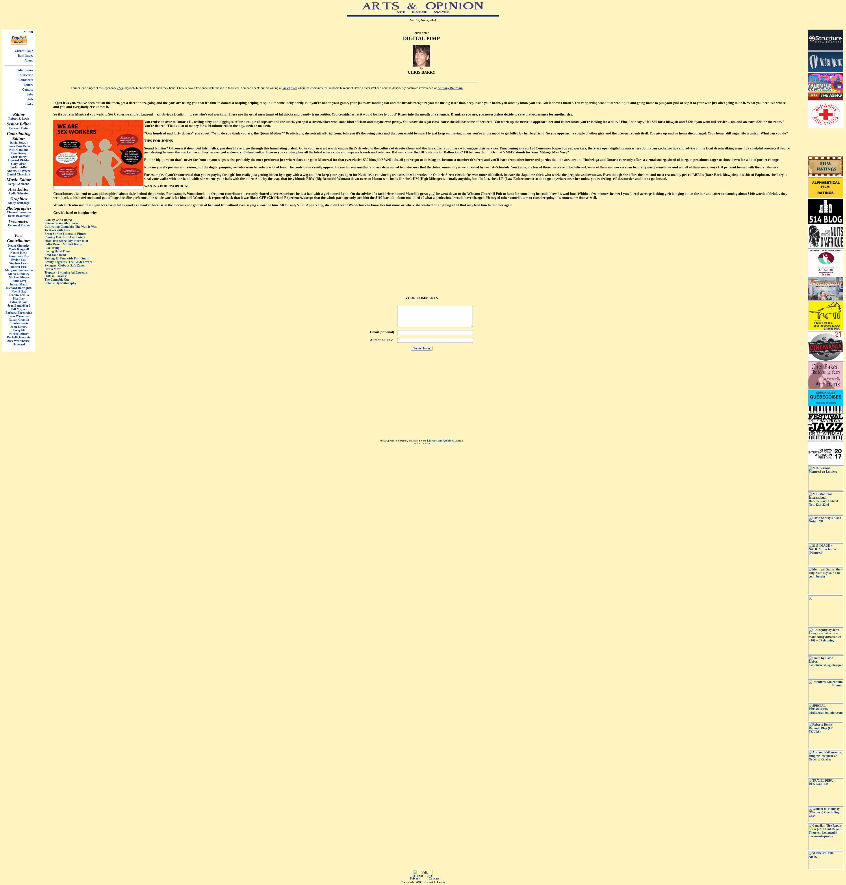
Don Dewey (18, 153)
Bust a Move (53, 269)
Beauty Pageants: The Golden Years (68, 262)
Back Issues (25, 55)
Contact (27, 89)
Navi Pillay (18, 291)
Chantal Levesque (19, 212)
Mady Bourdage (19, 203)
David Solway (19, 142)
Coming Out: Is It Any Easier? (65, 237)
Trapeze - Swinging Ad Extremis (66, 272)
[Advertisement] (826, 142)
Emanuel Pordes (19, 225)
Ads (30, 99)
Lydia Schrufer (19, 193)
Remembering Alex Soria (61, 223)
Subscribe (26, 75)
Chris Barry (19, 156)
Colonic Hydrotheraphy (60, 283)
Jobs (30, 94)
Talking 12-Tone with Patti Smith (67, 258)
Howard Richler (19, 160)
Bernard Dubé (18, 128)
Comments (26, 80)
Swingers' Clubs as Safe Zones (65, 265)
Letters (28, 84)
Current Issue (24, 50)
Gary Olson (18, 164)
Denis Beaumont (19, 216)
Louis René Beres (18, 146)
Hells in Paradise (56, 276)
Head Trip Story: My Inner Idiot (66, 240)
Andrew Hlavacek (19, 171)
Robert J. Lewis (18, 118)
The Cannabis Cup (57, 279)
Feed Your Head (55, 255)
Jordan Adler (19, 167)
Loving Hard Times (57, 251)
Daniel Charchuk (18, 174)
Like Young (52, 248)
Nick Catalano (18, 149)
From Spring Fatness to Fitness (65, 233)
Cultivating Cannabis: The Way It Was (70, 226)
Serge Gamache (18, 184)
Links (29, 104)
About (28, 60)
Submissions (25, 70)
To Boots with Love (57, 230)
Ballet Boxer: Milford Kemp (63, 244)
